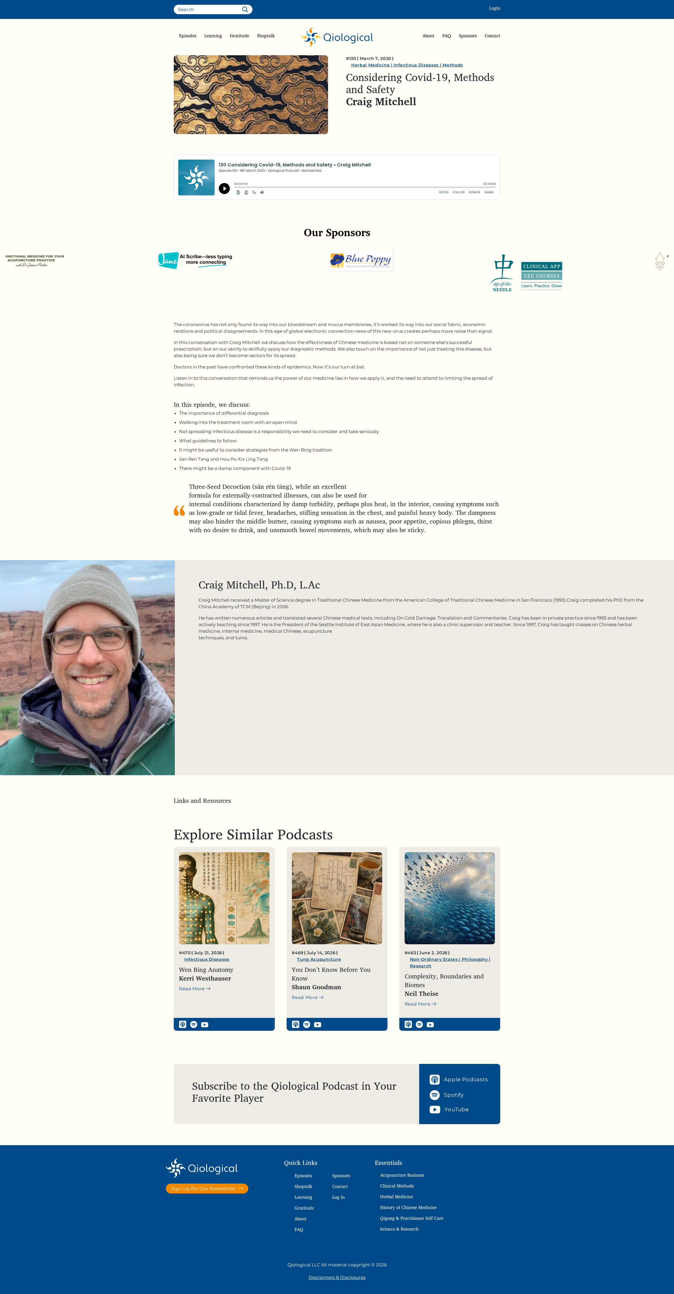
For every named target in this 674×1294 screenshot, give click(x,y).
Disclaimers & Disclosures (337, 1277)
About (428, 35)
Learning (213, 35)
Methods (453, 65)
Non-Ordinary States (321, 959)
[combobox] (213, 9)
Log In (338, 1197)
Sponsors (468, 35)
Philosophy (362, 959)
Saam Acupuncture (462, 959)
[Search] (246, 9)
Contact (492, 35)
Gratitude (239, 35)
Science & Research (399, 1228)
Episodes (187, 35)
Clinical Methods (397, 1185)
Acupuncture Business (402, 1175)
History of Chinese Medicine (408, 1207)
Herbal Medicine (370, 65)
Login (494, 8)
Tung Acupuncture (206, 959)
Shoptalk (266, 35)
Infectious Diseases (416, 65)
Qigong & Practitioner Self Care (411, 1218)
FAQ (446, 35)
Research (308, 965)
